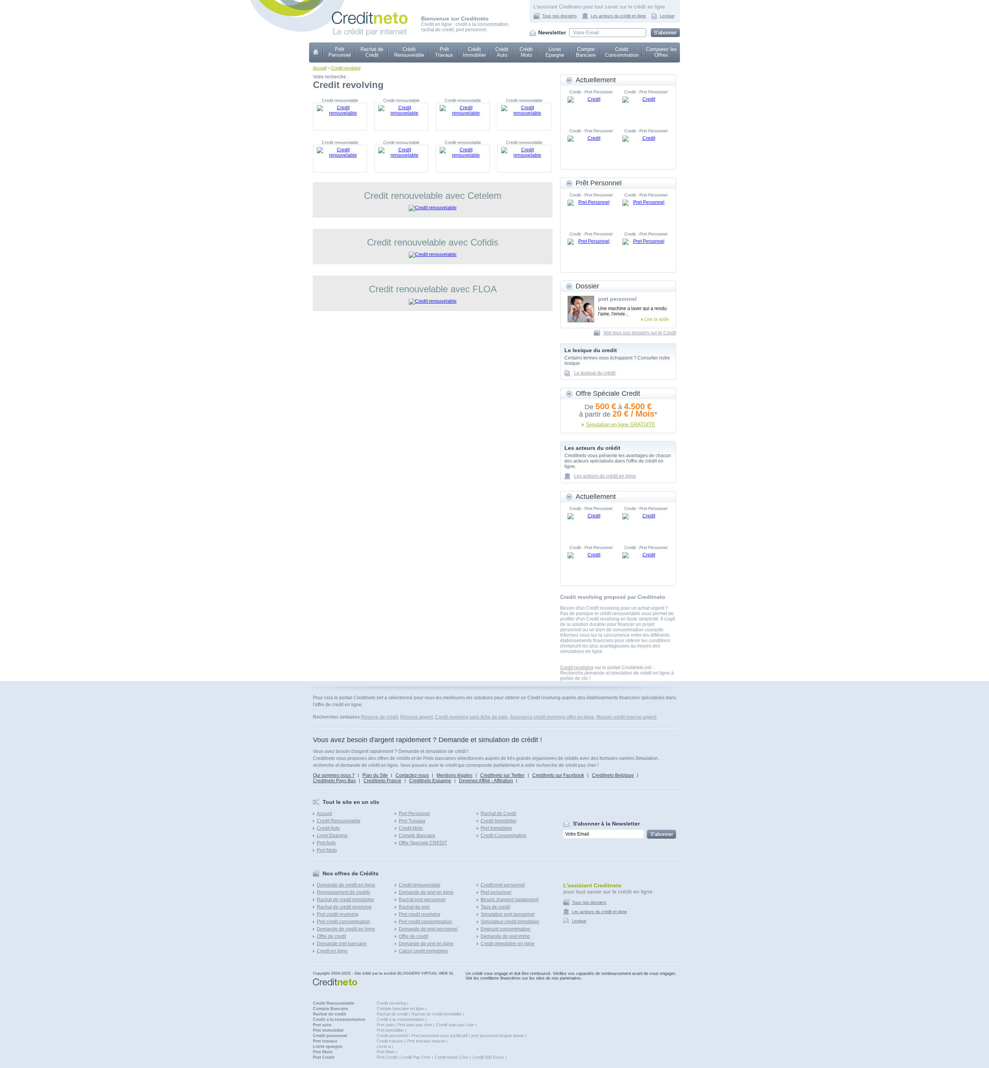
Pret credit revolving (338, 914)
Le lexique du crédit (594, 373)
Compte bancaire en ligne (400, 1008)
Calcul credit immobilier (423, 951)
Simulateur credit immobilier (510, 921)
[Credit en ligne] (370, 14)
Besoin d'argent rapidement (510, 899)
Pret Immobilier (496, 828)
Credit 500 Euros (488, 1057)
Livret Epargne (554, 52)
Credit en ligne (332, 951)
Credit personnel (392, 1035)
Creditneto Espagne (430, 780)
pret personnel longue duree (497, 1035)
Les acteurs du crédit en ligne (618, 16)
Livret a (384, 1046)
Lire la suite (656, 319)
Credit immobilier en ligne (508, 943)
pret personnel (617, 299)
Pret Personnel (414, 813)
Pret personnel (496, 892)
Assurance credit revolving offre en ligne (552, 717)
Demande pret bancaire (342, 943)
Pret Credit (387, 1057)
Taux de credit (495, 907)
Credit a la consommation (400, 1019)
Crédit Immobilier (474, 52)
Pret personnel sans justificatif (439, 1035)
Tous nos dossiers (559, 16)
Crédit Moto (526, 52)
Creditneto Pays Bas (334, 780)
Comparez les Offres (661, 52)
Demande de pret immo (505, 936)
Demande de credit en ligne (346, 885)
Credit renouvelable (419, 885)
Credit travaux (390, 1041)
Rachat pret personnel (422, 899)
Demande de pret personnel (428, 929)
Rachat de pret (414, 907)
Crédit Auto (501, 52)
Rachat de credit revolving (344, 907)
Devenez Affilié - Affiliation (486, 780)
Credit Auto (328, 828)
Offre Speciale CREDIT (423, 843)
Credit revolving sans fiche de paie (471, 717)
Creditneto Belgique (613, 775)
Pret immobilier (390, 1030)
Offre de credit (331, 936)
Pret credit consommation (343, 921)
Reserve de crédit (379, 717)
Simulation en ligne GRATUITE (620, 424)
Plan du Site (375, 775)
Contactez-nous (412, 775)
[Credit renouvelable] (340, 117)
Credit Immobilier (499, 821)
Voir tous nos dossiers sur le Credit (639, 333)
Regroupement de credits (343, 892)
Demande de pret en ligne (426, 892)
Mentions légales (454, 775)
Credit (316, 52)
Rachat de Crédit (371, 52)
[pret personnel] (581, 309)
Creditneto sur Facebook (558, 775)
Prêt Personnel (339, 52)
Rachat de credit (392, 1014)
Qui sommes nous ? (334, 775)
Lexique (667, 16)
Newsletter (552, 32)
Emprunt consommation (505, 929)
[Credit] (591, 108)
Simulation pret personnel (508, 914)
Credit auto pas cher (455, 1024)
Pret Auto (326, 843)
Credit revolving (345, 68)
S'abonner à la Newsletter (606, 823)
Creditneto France (382, 780)
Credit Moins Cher (452, 1057)
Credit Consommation (504, 835)
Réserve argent (416, 717)
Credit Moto (411, 828)
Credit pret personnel (503, 885)
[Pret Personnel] (591, 211)
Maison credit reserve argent (626, 717)
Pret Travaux (412, 821)
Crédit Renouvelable (409, 52)
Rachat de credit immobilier (345, 899)
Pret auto (385, 1024)
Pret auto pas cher (415, 1024)
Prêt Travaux (444, 52)
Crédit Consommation (622, 52)
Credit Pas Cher (416, 1057)
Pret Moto (327, 850)
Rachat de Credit (498, 813)
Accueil (319, 68)
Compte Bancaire (586, 52)
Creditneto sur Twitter (502, 775)
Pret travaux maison (426, 1041)
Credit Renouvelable (338, 821)
